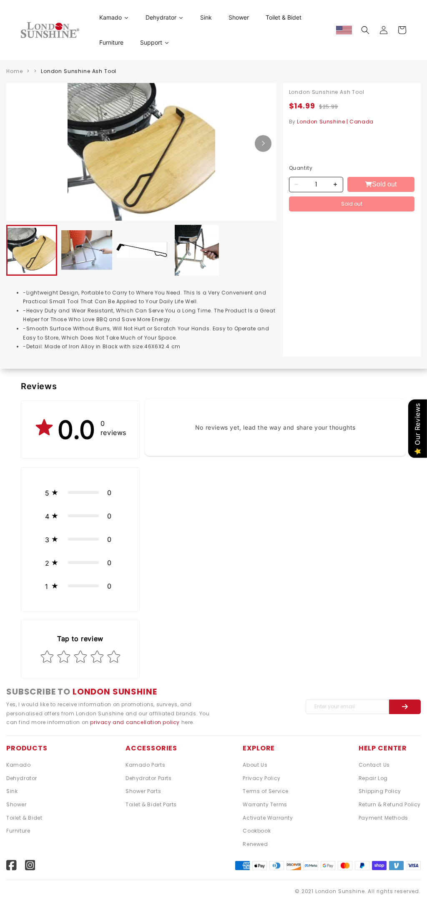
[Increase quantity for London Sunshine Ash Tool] (335, 184)
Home (14, 71)
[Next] (263, 143)
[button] (365, 30)
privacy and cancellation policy (135, 722)
